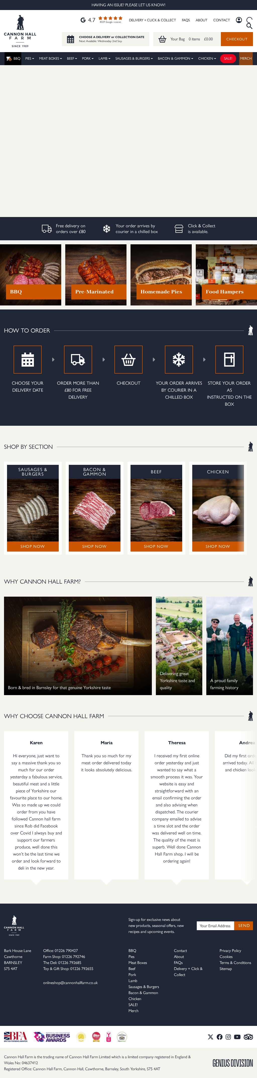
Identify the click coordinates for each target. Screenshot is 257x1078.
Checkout (236, 39)
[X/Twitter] (211, 1037)
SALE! (228, 58)
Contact (221, 20)
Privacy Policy (230, 950)
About (201, 20)
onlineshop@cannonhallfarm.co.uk (70, 982)
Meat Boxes (49, 58)
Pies (28, 58)
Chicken (205, 58)
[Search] (249, 20)
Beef (70, 58)
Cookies (226, 956)
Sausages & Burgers (132, 58)
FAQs (186, 20)
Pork (86, 58)
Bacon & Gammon (174, 58)
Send (244, 925)
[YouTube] (237, 1037)
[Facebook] (220, 1037)
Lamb (103, 58)
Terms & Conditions (235, 962)
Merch (246, 58)
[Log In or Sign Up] (239, 20)
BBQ (17, 58)
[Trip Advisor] (248, 1037)
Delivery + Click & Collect (152, 20)
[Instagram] (228, 1037)
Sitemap (226, 968)
